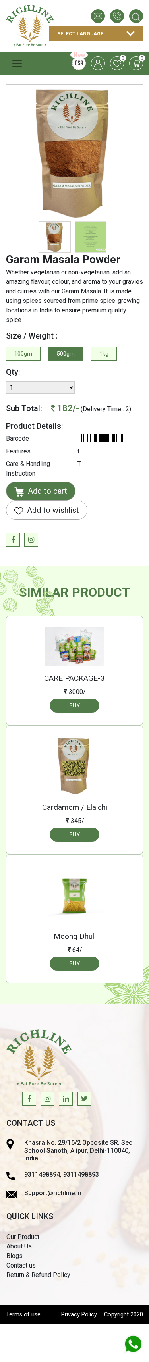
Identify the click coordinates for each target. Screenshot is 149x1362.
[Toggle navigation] (17, 63)
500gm (66, 354)
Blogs (14, 1256)
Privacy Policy (79, 1314)
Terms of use (23, 1314)
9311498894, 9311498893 (61, 1174)
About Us (19, 1246)
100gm (23, 354)
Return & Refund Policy (38, 1275)
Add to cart (46, 491)
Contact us (21, 1265)
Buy (74, 705)
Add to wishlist (52, 510)
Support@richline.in (52, 1193)
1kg (103, 354)
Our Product (22, 1237)
